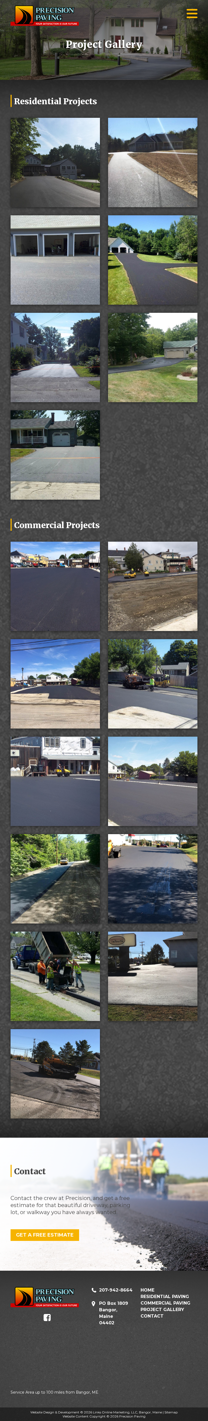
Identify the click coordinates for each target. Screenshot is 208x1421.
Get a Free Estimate (45, 1235)
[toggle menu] (192, 13)
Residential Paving (165, 1296)
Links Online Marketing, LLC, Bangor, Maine (127, 1412)
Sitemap (171, 1412)
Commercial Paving (165, 1303)
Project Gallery (162, 1309)
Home (147, 1290)
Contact (152, 1316)
